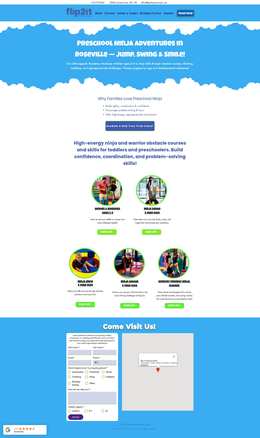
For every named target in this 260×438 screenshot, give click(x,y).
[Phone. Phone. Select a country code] (97, 362)
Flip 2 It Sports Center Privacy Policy (135, 424)
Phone (96, 358)
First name (74, 347)
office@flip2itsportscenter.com (154, 2)
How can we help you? (79, 389)
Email (71, 358)
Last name (98, 347)
